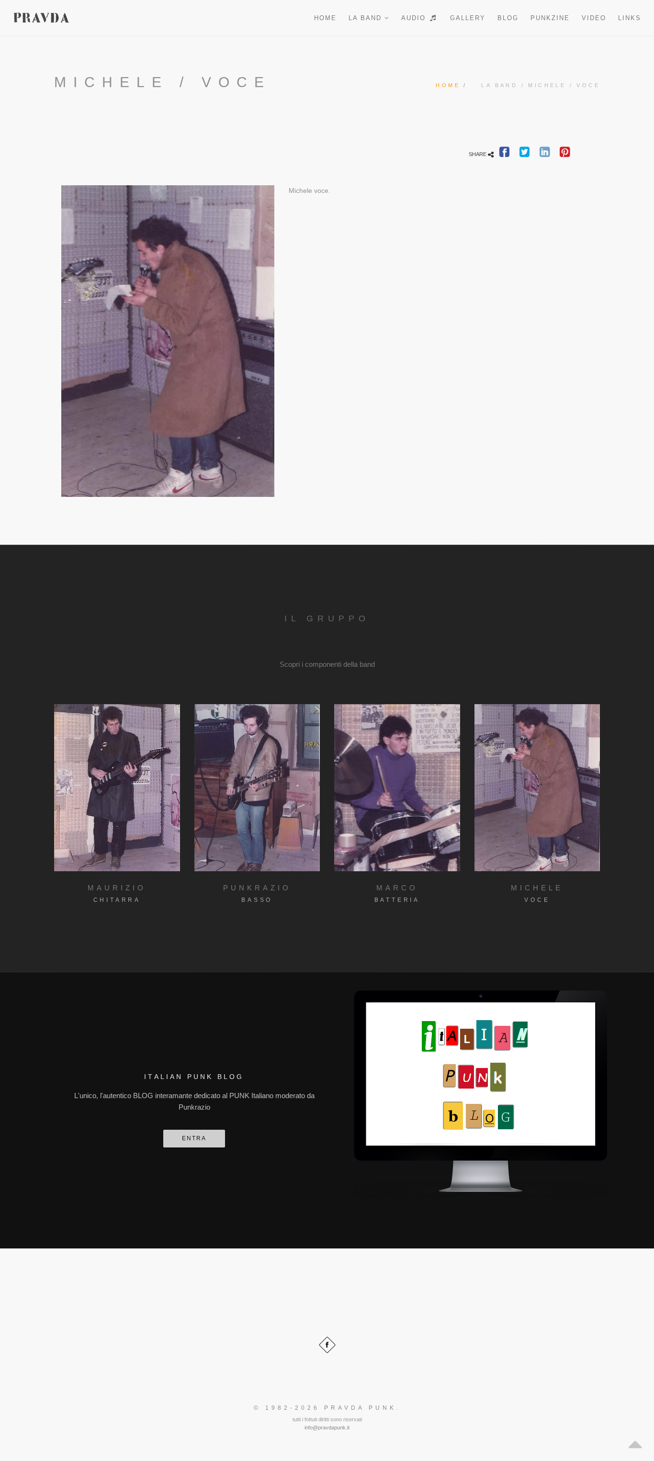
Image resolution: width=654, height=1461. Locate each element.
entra (194, 1138)
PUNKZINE (550, 18)
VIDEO (594, 18)
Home (325, 18)
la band (366, 18)
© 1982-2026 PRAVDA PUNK (325, 1408)
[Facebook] (505, 154)
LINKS (629, 18)
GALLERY (467, 18)
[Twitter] (524, 154)
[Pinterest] (564, 154)
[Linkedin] (544, 154)
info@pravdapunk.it (327, 1427)
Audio (414, 18)
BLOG (508, 18)
